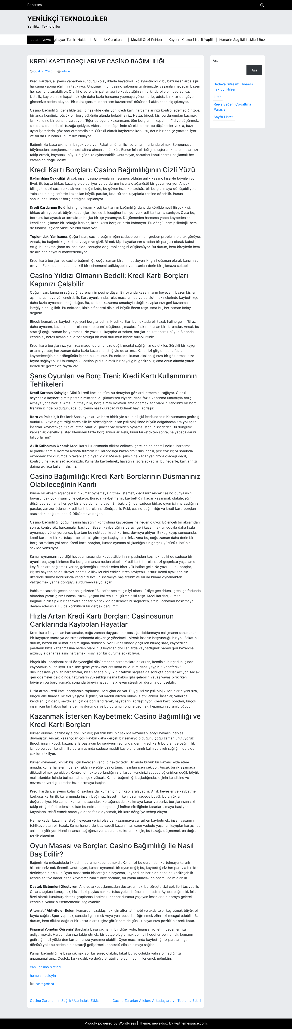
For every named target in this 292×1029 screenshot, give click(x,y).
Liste (217, 97)
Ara (215, 60)
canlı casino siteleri (45, 967)
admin (65, 71)
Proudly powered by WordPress (111, 1023)
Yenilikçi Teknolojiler (67, 19)
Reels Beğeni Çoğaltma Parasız (232, 107)
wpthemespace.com (190, 1023)
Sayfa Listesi (224, 117)
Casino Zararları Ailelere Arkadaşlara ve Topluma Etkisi (156, 1000)
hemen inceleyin (43, 975)
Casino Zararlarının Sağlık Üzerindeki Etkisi (64, 1000)
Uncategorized (43, 984)
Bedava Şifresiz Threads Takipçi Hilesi (233, 86)
